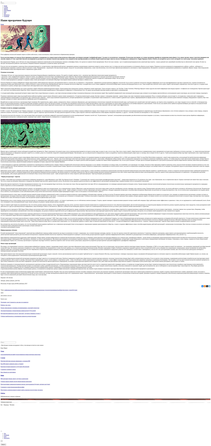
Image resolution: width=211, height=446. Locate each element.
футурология (17, 354)
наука (57, 290)
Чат (5, 13)
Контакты (6, 15)
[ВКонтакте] (202, 286)
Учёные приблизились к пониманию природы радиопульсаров (18, 316)
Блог (5, 12)
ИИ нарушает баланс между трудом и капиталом (14, 378)
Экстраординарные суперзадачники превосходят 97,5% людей (18, 310)
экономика (21, 290)
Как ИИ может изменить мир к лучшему (12, 364)
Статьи (6, 7)
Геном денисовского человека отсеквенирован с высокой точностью (20, 308)
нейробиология (9, 354)
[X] (207, 286)
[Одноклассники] (205, 286)
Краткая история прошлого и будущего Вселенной (15, 366)
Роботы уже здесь (6, 305)
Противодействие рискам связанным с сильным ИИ (15, 361)
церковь (54, 290)
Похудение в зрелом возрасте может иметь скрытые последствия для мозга (22, 390)
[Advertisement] (50, 329)
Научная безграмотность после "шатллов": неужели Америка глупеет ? (21, 313)
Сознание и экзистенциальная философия (12, 387)
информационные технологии (43, 290)
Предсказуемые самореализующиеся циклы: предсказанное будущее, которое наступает (25, 384)
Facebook (6, 16)
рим (22, 354)
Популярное (7, 10)
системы (25, 354)
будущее (75, 290)
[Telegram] (209, 286)
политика (31, 290)
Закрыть (3, 444)
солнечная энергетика (34, 354)
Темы (2, 351)
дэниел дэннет (68, 290)
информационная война (11, 290)
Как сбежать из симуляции (8, 372)
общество (61, 290)
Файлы (6, 9)
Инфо (5, 6)
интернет (26, 290)
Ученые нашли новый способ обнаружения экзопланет (16, 381)
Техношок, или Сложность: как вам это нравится (14, 302)
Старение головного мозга (8, 369)
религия (3, 354)
